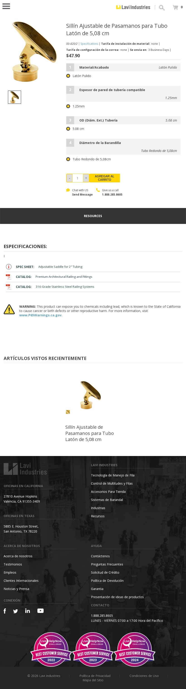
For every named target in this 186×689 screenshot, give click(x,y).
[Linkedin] (27, 610)
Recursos (98, 516)
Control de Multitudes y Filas (112, 483)
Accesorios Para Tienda (108, 491)
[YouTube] (40, 610)
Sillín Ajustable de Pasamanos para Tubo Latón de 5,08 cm (89, 433)
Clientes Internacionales (21, 580)
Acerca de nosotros (18, 556)
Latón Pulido (82, 76)
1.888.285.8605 (112, 194)
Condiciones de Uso (144, 676)
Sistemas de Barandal (107, 500)
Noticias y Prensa (16, 589)
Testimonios (13, 564)
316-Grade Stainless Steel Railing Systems (55, 287)
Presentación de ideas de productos (117, 597)
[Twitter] (15, 611)
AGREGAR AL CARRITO (104, 178)
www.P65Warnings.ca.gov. (40, 315)
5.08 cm (78, 129)
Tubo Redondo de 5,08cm (92, 159)
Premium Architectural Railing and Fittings (54, 277)
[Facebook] (5, 611)
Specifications (89, 44)
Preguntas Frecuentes (107, 564)
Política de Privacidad (94, 676)
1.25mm (79, 106)
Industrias (98, 508)
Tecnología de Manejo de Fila (113, 475)
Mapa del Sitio (93, 680)
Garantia (97, 589)
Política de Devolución (107, 580)
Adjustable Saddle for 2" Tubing (49, 267)
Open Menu (7, 6)
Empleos (10, 572)
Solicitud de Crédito (105, 572)
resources (93, 216)
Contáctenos (100, 556)
